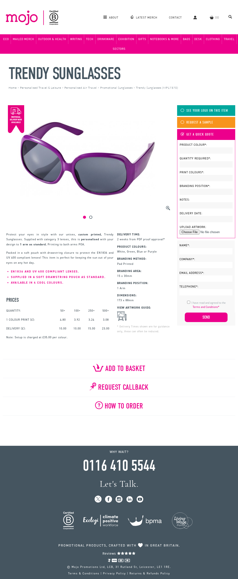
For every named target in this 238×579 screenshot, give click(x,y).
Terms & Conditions (83, 573)
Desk (198, 39)
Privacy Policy (114, 573)
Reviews (109, 553)
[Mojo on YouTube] (140, 499)
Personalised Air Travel (80, 87)
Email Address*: (191, 273)
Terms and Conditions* (206, 307)
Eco (6, 39)
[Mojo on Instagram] (119, 499)
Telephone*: (188, 286)
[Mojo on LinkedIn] (129, 499)
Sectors (119, 49)
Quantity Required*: (195, 158)
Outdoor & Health (52, 39)
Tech (89, 39)
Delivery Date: (191, 213)
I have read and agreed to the (209, 305)
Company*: (187, 259)
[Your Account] (196, 17)
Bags (186, 39)
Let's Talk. (119, 484)
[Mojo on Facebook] (108, 499)
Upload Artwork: (193, 227)
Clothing (213, 39)
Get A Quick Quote (200, 134)
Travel (229, 39)
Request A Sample (199, 122)
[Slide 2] (91, 217)
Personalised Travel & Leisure (40, 87)
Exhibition (126, 39)
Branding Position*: (195, 186)
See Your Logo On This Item (207, 111)
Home (13, 87)
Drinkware (105, 39)
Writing (76, 39)
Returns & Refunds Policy (149, 573)
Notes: (185, 200)
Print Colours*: (192, 172)
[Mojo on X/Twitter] (98, 499)
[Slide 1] (84, 217)
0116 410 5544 (119, 466)
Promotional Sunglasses (116, 87)
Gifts (142, 39)
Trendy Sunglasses (65, 73)
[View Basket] (214, 17)
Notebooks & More (164, 39)
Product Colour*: (193, 145)
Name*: (184, 245)
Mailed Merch (23, 39)
